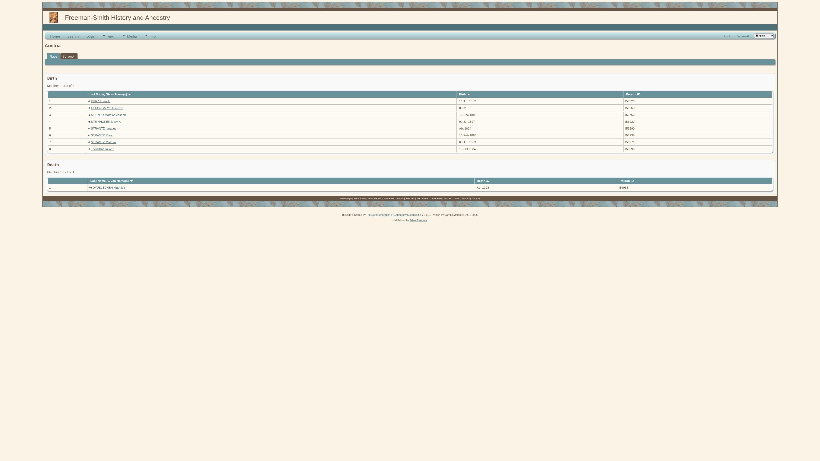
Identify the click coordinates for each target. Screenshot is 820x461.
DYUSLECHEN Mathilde (109, 187)
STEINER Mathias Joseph (108, 115)
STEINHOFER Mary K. (106, 121)
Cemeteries (436, 198)
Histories (410, 198)
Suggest (68, 56)
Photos (400, 198)
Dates (456, 198)
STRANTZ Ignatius (103, 128)
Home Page (346, 198)
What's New (360, 198)
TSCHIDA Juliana (102, 149)
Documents (422, 198)
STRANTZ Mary (102, 135)
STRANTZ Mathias (103, 142)
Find (110, 36)
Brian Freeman (418, 220)
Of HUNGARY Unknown (107, 108)
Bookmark (743, 36)
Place (53, 56)
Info (153, 36)
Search (73, 36)
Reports (466, 198)
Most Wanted (374, 198)
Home (55, 36)
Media (132, 36)
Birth (463, 94)
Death (481, 180)
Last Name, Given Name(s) (108, 94)
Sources (476, 198)
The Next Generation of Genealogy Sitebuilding (393, 214)
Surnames (389, 198)
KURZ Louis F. (100, 101)
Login (90, 36)
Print (727, 36)
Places (447, 198)
